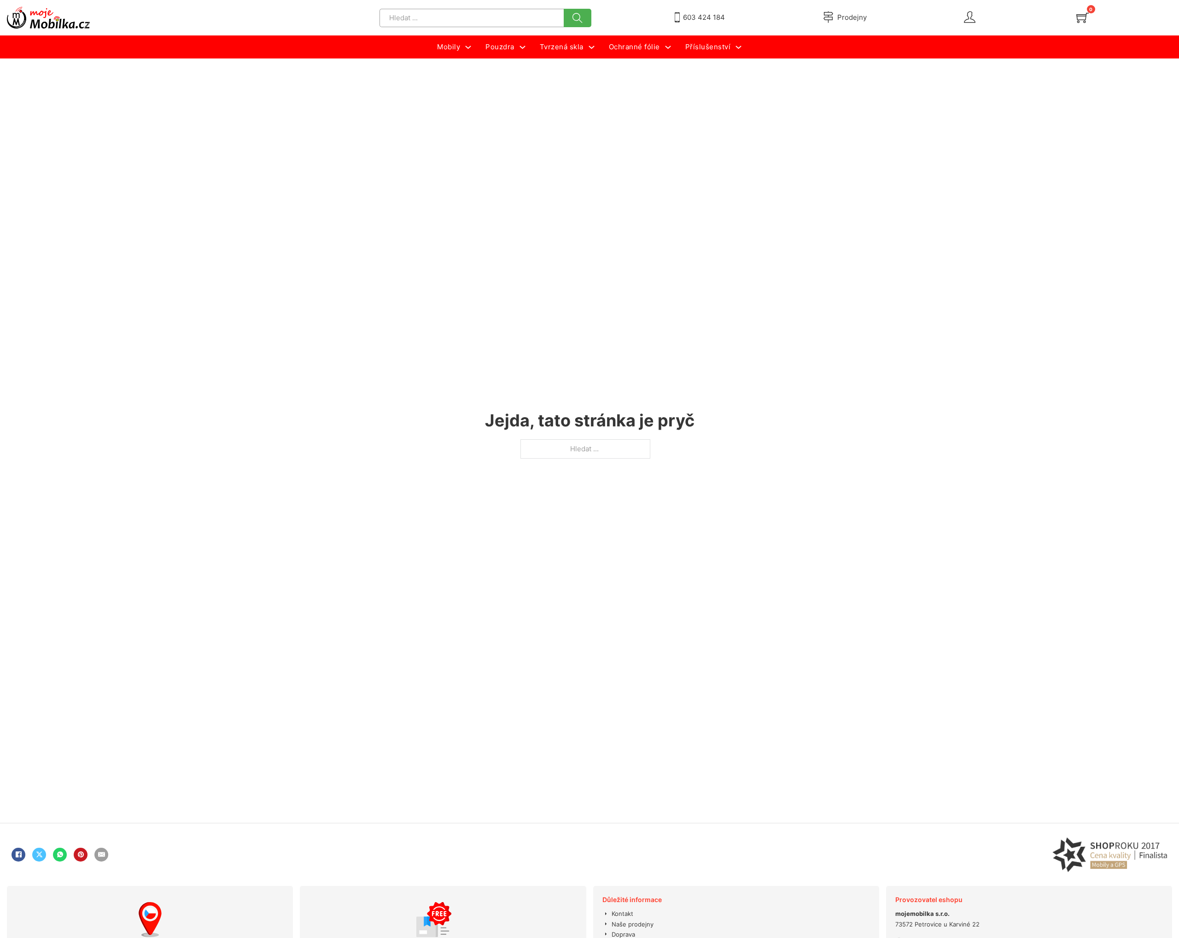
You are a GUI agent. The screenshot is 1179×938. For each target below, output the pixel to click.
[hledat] (577, 18)
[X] (39, 855)
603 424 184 (704, 17)
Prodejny (852, 17)
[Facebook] (18, 855)
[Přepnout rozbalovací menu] (468, 47)
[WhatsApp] (60, 855)
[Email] (101, 855)
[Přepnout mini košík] (1082, 18)
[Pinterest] (81, 855)
